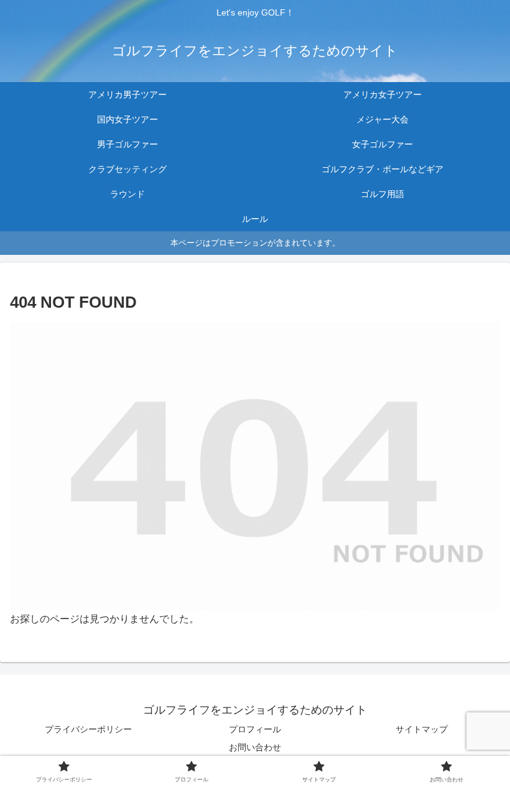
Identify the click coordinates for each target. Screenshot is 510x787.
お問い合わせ (255, 747)
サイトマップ (422, 729)
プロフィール (255, 729)
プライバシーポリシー (88, 729)
